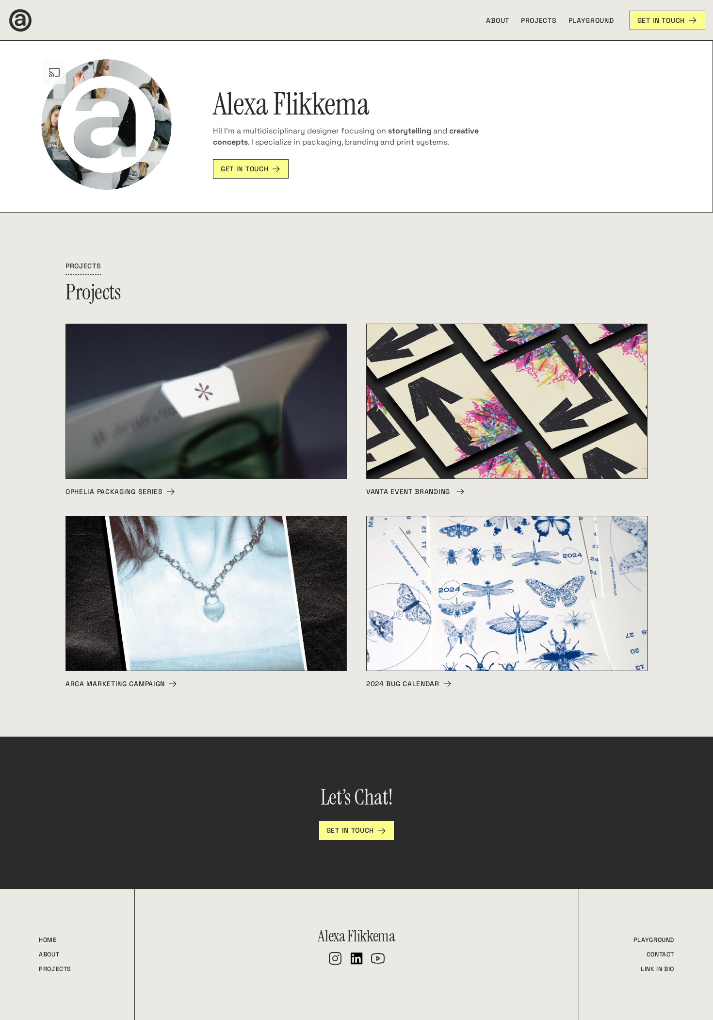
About (497, 20)
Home (48, 940)
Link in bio (657, 969)
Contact (660, 954)
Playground (591, 20)
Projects (539, 20)
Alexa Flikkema (356, 936)
